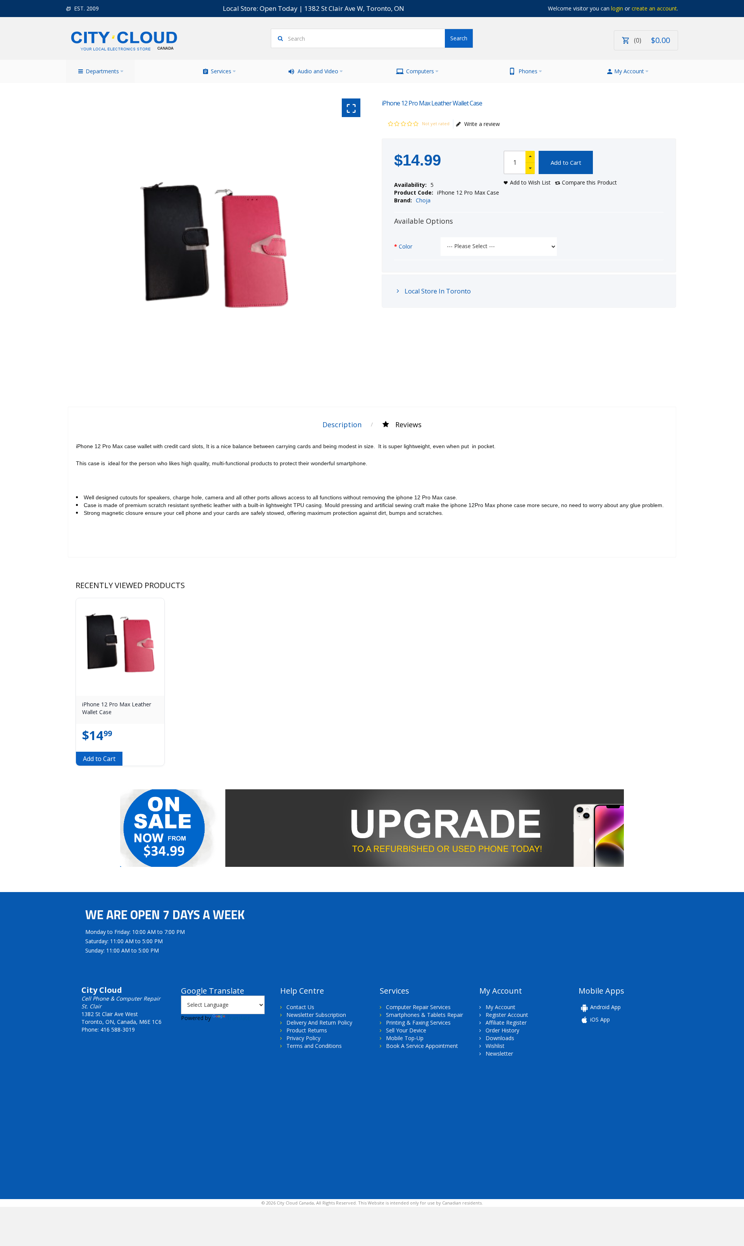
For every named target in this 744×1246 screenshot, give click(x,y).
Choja (423, 200)
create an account (654, 8)
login (617, 8)
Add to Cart (566, 162)
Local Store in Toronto (437, 291)
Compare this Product (589, 182)
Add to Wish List (530, 182)
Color (405, 246)
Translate (238, 1018)
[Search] (459, 38)
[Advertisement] (131, 1127)
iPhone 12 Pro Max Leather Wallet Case (116, 708)
